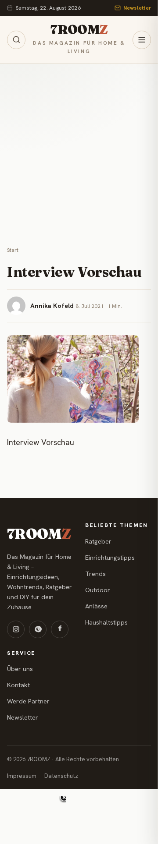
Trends (95, 574)
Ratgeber (98, 541)
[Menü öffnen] (142, 40)
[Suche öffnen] (16, 40)
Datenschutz (61, 776)
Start (12, 250)
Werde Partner (28, 701)
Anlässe (96, 606)
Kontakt (18, 685)
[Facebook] (59, 629)
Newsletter (137, 7)
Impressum (21, 776)
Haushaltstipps (106, 622)
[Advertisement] (79, 147)
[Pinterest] (38, 629)
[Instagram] (16, 629)
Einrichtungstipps (110, 557)
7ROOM (79, 29)
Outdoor (97, 590)
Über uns (20, 669)
